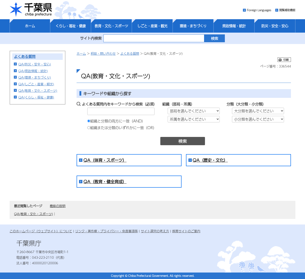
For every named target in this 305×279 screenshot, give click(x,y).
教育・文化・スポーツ (111, 26)
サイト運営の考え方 (155, 231)
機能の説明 (57, 205)
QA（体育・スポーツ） (105, 160)
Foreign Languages (259, 10)
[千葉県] (31, 9)
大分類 (242, 104)
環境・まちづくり (193, 26)
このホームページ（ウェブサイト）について (41, 231)
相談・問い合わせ (103, 53)
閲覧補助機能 (287, 10)
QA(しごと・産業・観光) (36, 84)
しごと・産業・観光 (152, 26)
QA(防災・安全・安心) (34, 64)
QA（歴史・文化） (210, 160)
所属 (187, 104)
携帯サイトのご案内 (186, 231)
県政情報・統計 (234, 26)
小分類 (257, 104)
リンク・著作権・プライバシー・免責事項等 (106, 231)
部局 (176, 104)
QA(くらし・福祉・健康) (36, 97)
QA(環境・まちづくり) (34, 77)
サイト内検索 (91, 38)
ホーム (30, 26)
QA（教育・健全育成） (105, 181)
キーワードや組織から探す (107, 93)
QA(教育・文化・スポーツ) (37, 90)
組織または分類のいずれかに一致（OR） (123, 127)
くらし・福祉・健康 (71, 26)
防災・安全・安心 (274, 26)
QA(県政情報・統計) (33, 70)
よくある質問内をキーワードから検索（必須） (119, 104)
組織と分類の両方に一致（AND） (117, 121)
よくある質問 (25, 56)
